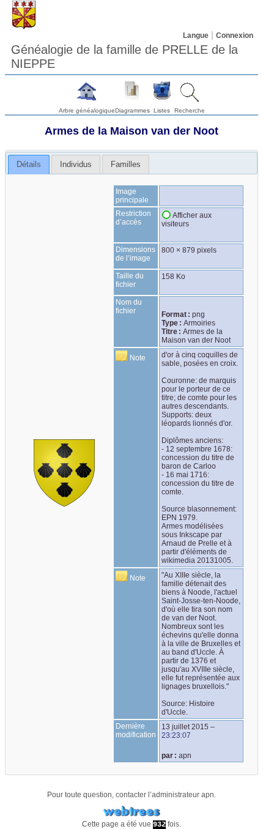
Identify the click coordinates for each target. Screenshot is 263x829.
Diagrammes (132, 110)
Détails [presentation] (29, 164)
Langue (196, 35)
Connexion (234, 35)
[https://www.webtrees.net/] (131, 811)
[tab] (29, 164)
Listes (162, 110)
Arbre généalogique (87, 110)
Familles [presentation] (126, 164)
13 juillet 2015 (185, 727)
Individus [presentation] (76, 164)
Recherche (189, 110)
